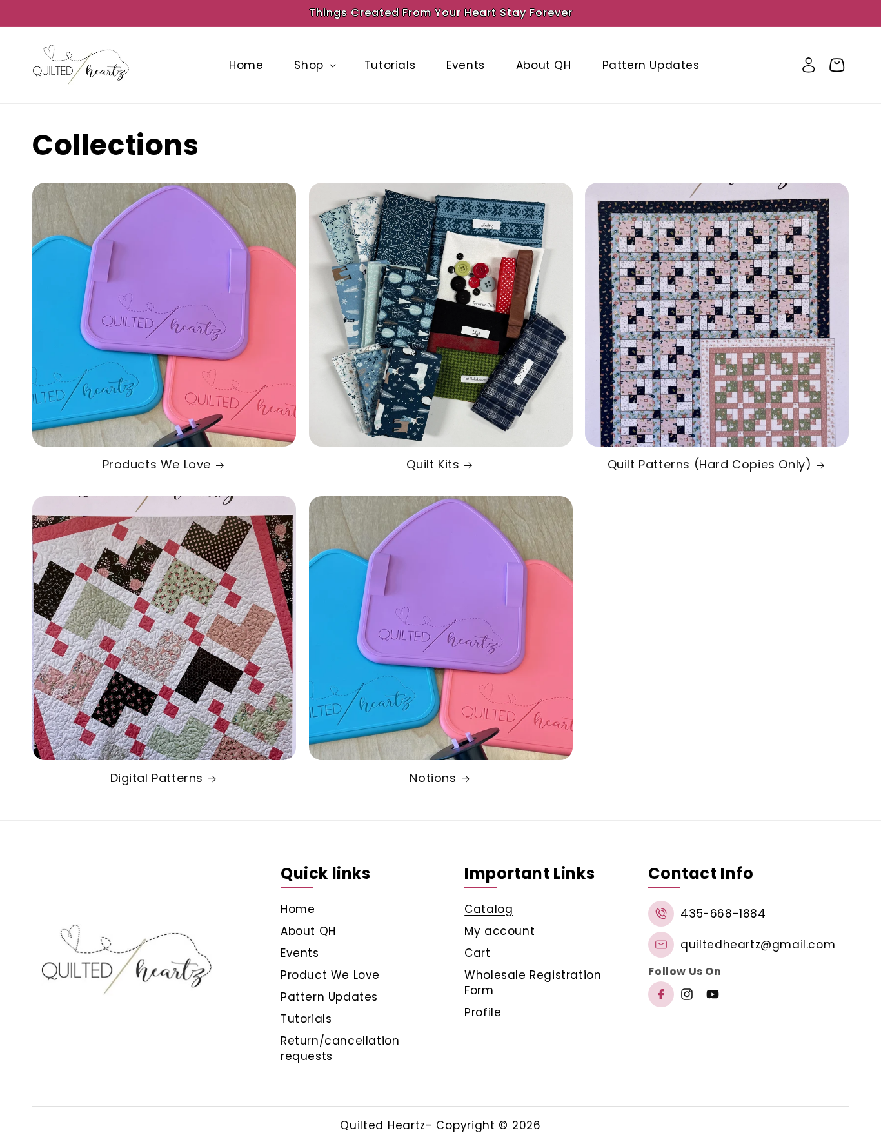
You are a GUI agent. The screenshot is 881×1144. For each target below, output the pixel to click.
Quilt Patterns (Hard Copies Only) (710, 464)
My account (499, 931)
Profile (482, 1012)
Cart (477, 953)
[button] (313, 65)
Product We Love (330, 975)
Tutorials (306, 1019)
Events (300, 953)
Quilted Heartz (383, 1125)
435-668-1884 (723, 913)
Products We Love (157, 464)
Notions (433, 778)
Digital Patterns (157, 778)
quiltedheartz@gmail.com (757, 944)
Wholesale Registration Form (532, 982)
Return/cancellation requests (340, 1048)
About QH (308, 931)
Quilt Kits (432, 464)
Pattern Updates (329, 997)
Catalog (488, 909)
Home (298, 909)
